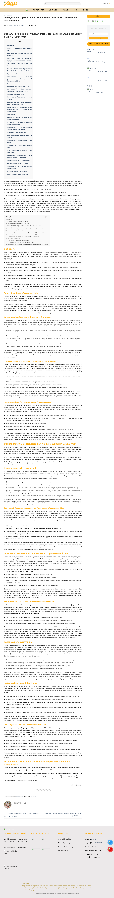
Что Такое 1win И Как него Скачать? (19, 174)
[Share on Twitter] (40, 790)
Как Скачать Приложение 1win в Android (19, 240)
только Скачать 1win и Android (17, 163)
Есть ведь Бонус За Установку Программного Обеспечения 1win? (25, 225)
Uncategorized (8, 15)
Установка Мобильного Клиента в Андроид (18, 223)
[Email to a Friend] (43, 790)
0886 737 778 (95, 839)
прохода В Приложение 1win (17, 132)
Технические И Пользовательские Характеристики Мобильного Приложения (19, 109)
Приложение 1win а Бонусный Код (18, 161)
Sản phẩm (52, 10)
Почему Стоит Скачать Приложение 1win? (19, 221)
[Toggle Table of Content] (46, 217)
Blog (75, 10)
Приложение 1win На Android (17, 74)
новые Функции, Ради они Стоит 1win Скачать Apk (21, 242)
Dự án (65, 10)
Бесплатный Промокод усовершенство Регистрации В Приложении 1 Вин (19, 79)
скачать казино (59, 289)
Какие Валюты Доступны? (16, 94)
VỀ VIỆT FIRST (38, 10)
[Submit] (79, 3)
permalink (33, 796)
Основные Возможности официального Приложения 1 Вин (22, 235)
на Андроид (11, 114)
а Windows (10, 46)
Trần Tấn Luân (24, 25)
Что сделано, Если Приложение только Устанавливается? (23, 227)
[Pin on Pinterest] (46, 790)
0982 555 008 (99, 843)
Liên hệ (85, 10)
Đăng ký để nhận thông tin (98, 28)
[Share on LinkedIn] (49, 790)
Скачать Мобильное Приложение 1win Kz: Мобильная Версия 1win (24, 229)
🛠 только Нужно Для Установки (17, 171)
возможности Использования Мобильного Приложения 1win (24, 236)
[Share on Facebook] (37, 790)
